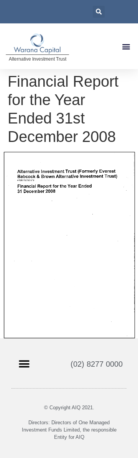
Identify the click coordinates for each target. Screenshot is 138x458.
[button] (126, 46)
